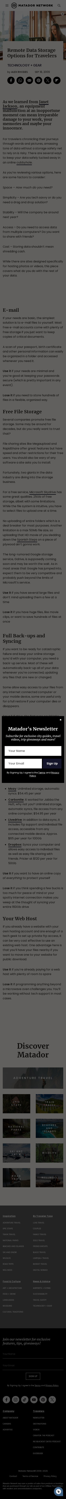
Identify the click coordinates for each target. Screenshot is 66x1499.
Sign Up (52, 763)
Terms (41, 772)
